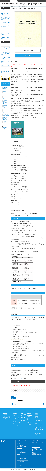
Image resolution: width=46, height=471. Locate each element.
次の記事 (40, 404)
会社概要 (36, 416)
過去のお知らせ (20, 465)
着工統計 (33, 0)
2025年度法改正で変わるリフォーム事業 (6, 88)
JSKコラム (40, 4)
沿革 (36, 419)
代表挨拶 (36, 414)
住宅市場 (14, 421)
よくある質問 (19, 378)
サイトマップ (37, 431)
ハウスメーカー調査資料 (16, 415)
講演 (28, 418)
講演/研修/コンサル (36, 4)
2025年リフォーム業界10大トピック (6, 122)
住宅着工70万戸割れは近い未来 (6, 115)
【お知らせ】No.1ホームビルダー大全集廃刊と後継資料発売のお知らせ (22, 447)
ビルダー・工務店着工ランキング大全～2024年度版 (5, 18)
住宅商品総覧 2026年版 (5, 22)
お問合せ (37, 0)
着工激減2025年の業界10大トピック (6, 97)
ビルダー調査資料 (16, 417)
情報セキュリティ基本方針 (39, 428)
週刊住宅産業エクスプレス (7, 418)
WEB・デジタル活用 (16, 423)
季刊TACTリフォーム (7, 416)
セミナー (23, 4)
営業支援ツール (28, 4)
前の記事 (15, 404)
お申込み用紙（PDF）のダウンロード (21, 385)
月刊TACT (5, 414)
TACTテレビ (23, 420)
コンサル (29, 421)
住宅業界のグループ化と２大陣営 (6, 92)
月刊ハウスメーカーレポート (7, 420)
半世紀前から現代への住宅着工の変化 (6, 106)
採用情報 (28, 0)
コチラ (22, 288)
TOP (12, 6)
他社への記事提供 (38, 420)
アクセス (36, 421)
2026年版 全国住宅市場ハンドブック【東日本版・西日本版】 (5, 30)
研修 (28, 419)
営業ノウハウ (15, 425)
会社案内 (43, 4)
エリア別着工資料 (16, 418)
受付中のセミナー (23, 415)
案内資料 (36, 417)
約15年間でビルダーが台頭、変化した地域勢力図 (6, 102)
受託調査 (31, 4)
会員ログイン (42, 0)
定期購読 (17, 4)
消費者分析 (15, 419)
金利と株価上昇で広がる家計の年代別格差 (6, 118)
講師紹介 (29, 422)
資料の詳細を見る (27, 50)
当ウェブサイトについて (39, 430)
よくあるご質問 (38, 433)
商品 (14, 6)
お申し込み (27, 55)
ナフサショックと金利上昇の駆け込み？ (6, 127)
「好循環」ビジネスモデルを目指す (6, 111)
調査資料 (20, 4)
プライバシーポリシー (39, 425)
